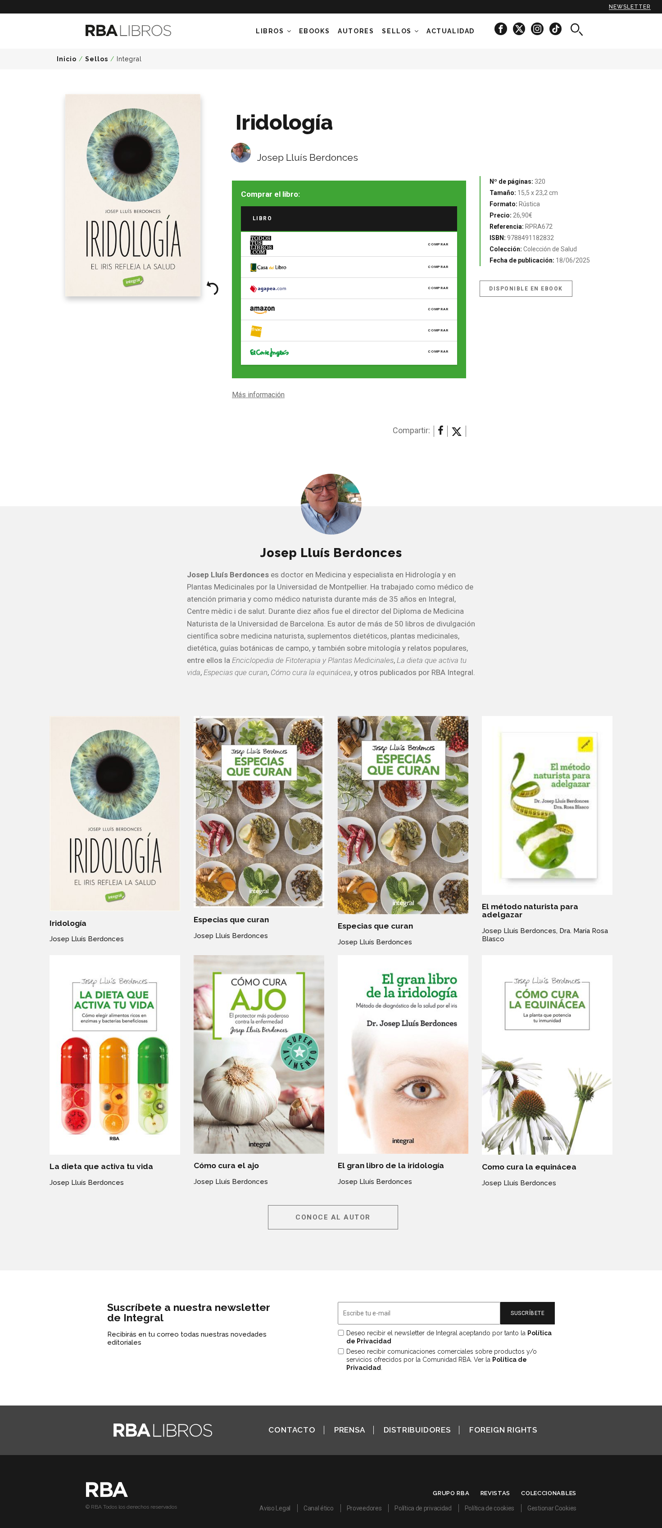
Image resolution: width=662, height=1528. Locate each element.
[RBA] (107, 1495)
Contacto (291, 1429)
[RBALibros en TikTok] (555, 29)
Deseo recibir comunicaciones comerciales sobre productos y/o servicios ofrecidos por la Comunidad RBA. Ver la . (441, 1359)
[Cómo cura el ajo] (259, 1054)
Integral (129, 59)
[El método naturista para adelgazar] (547, 805)
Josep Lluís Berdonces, (520, 931)
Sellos (397, 31)
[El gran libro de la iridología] (403, 1054)
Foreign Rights (503, 1429)
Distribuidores (417, 1429)
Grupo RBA (451, 1493)
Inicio (67, 59)
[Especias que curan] (259, 812)
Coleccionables (548, 1493)
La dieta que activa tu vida (101, 1166)
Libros (270, 31)
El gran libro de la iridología (391, 1165)
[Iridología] (115, 813)
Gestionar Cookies (551, 1508)
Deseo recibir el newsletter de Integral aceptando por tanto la (449, 1337)
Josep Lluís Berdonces (307, 157)
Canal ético (319, 1508)
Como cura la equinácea (529, 1166)
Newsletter (630, 7)
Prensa (349, 1429)
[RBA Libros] (142, 30)
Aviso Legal (274, 1508)
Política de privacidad (422, 1508)
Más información (258, 394)
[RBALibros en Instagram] (538, 29)
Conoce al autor (333, 1217)
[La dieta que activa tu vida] (115, 1055)
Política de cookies (489, 1508)
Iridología (68, 923)
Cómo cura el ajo (226, 1165)
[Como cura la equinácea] (547, 1055)
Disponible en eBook (526, 289)
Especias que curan (231, 919)
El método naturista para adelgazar (530, 910)
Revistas (496, 1493)
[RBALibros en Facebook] (501, 29)
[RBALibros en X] (519, 29)
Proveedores (364, 1508)
